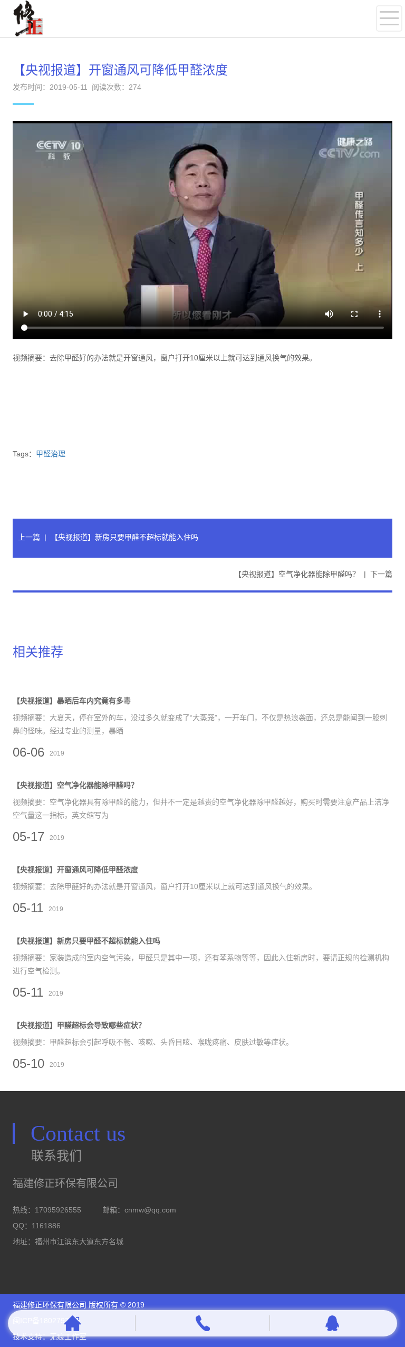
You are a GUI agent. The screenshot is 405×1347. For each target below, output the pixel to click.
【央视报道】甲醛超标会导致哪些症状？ (79, 1025)
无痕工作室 (68, 1336)
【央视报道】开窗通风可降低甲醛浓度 (75, 869)
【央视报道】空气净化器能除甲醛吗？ (297, 574)
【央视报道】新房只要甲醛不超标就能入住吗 (124, 537)
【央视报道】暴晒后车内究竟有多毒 (72, 700)
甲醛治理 (50, 454)
